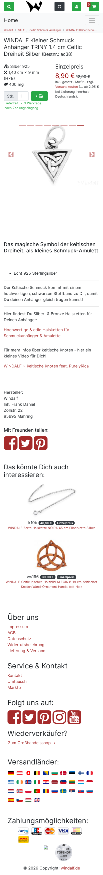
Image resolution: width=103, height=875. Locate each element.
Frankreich (89, 773)
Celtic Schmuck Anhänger (45, 30)
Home (11, 20)
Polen (28, 791)
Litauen (72, 782)
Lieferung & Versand (27, 650)
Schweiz (28, 773)
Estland (72, 773)
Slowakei (81, 791)
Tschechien (19, 800)
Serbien (72, 791)
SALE (21, 30)
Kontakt (15, 675)
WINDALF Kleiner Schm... (81, 30)
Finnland (81, 773)
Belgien (37, 773)
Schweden (63, 791)
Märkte (14, 687)
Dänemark (63, 773)
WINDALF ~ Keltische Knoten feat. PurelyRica (46, 365)
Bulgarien (55, 773)
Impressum (18, 626)
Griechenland (11, 782)
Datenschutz (19, 638)
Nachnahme (24, 839)
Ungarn (28, 800)
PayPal (24, 831)
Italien (37, 782)
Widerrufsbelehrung (26, 644)
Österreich (19, 773)
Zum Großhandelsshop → (32, 742)
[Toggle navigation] (92, 20)
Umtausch (17, 681)
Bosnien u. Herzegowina (46, 773)
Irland (19, 782)
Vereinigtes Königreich (37, 800)
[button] (76, 6)
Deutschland (11, 773)
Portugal (37, 791)
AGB (12, 632)
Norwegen (19, 791)
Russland (55, 791)
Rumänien (46, 791)
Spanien (11, 800)
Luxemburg (81, 782)
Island (28, 782)
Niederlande (11, 791)
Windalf (8, 30)
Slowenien (89, 791)
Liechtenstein (63, 782)
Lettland (55, 782)
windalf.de (70, 867)
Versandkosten (66, 87)
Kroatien (46, 782)
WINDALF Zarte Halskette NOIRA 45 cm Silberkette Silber (51, 528)
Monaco (89, 782)
